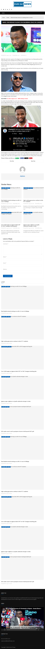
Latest (3, 188)
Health (26, 212)
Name (5, 257)
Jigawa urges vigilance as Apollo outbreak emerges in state (31, 225)
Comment (5, 244)
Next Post (33, 161)
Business (26, 188)
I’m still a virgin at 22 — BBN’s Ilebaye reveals (17, 98)
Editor (19, 203)
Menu (3, 13)
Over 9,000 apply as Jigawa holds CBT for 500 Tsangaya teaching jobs (10, 225)
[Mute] (40, 629)
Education (4, 212)
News (7, 406)
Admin (18, 55)
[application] (22, 619)
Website (5, 269)
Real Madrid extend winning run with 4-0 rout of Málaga (11, 201)
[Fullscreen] (42, 629)
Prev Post (12, 161)
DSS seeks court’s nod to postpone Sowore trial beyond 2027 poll (17, 431)
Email (4, 263)
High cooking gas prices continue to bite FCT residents (33, 201)
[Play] (2, 629)
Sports (8, 188)
